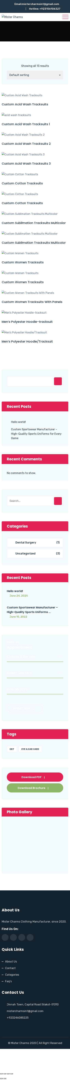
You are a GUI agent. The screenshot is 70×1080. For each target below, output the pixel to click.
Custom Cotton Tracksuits (22, 183)
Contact (10, 968)
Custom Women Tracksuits (23, 262)
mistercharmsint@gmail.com (40, 4)
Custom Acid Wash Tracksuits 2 (26, 144)
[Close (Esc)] (11, 1073)
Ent (12, 749)
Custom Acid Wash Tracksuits (25, 104)
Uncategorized (25, 553)
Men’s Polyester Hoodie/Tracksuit (27, 341)
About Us (11, 961)
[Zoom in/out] (1, 1073)
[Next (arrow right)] (4, 1078)
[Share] (8, 1073)
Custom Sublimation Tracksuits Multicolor (34, 223)
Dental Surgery (25, 542)
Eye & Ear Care (30, 749)
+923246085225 (18, 1017)
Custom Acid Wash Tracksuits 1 (26, 124)
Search (58, 381)
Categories (12, 974)
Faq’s (8, 981)
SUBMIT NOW (22, 708)
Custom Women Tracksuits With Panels (32, 302)
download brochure (31, 788)
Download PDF (31, 777)
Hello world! (18, 422)
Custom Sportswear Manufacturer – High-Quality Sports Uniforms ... (32, 610)
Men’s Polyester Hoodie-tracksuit (27, 322)
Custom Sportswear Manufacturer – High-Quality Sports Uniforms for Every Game (36, 434)
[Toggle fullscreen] (4, 1073)
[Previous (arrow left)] (1, 1078)
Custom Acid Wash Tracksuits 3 (26, 163)
